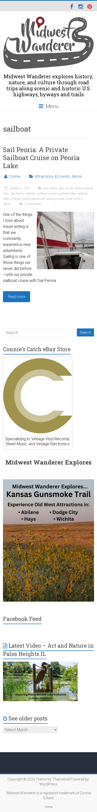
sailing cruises (55, 199)
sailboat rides (67, 193)
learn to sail (66, 188)
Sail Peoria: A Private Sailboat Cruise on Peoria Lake (41, 157)
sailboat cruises (47, 193)
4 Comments (33, 204)
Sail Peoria (17, 193)
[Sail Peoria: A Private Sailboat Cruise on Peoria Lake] (65, 214)
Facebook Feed (22, 618)
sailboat (30, 193)
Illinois (77, 176)
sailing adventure (33, 199)
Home (48, 807)
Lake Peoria (50, 188)
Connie (15, 176)
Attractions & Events (52, 176)
